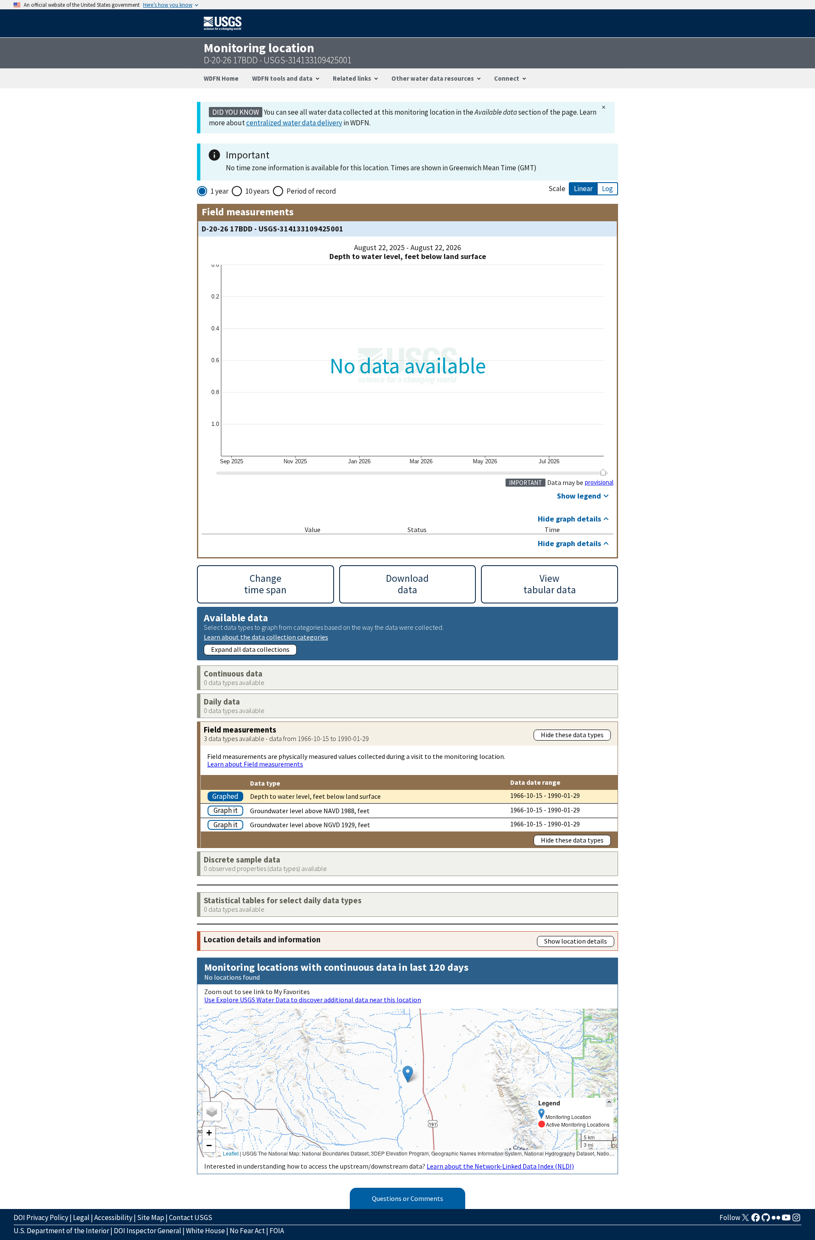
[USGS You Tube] (786, 1220)
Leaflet (231, 1153)
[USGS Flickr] (776, 1220)
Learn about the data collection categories (266, 637)
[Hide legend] (609, 1103)
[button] (407, 1074)
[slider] (603, 472)
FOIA (277, 1230)
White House (205, 1230)
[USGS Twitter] (745, 1220)
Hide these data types (572, 734)
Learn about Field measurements (255, 764)
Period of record (311, 191)
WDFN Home (221, 78)
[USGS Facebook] (755, 1220)
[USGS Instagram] (796, 1220)
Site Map (150, 1217)
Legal (81, 1217)
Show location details (575, 941)
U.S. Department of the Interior (61, 1230)
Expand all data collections (250, 649)
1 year (219, 191)
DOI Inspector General (147, 1230)
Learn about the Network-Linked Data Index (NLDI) (500, 1166)
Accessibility (113, 1217)
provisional (599, 482)
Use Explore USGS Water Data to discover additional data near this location (312, 999)
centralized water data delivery (294, 122)
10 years (257, 191)
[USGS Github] (766, 1220)
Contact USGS (190, 1217)
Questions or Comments (407, 1198)
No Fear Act (247, 1230)
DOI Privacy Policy (41, 1217)
